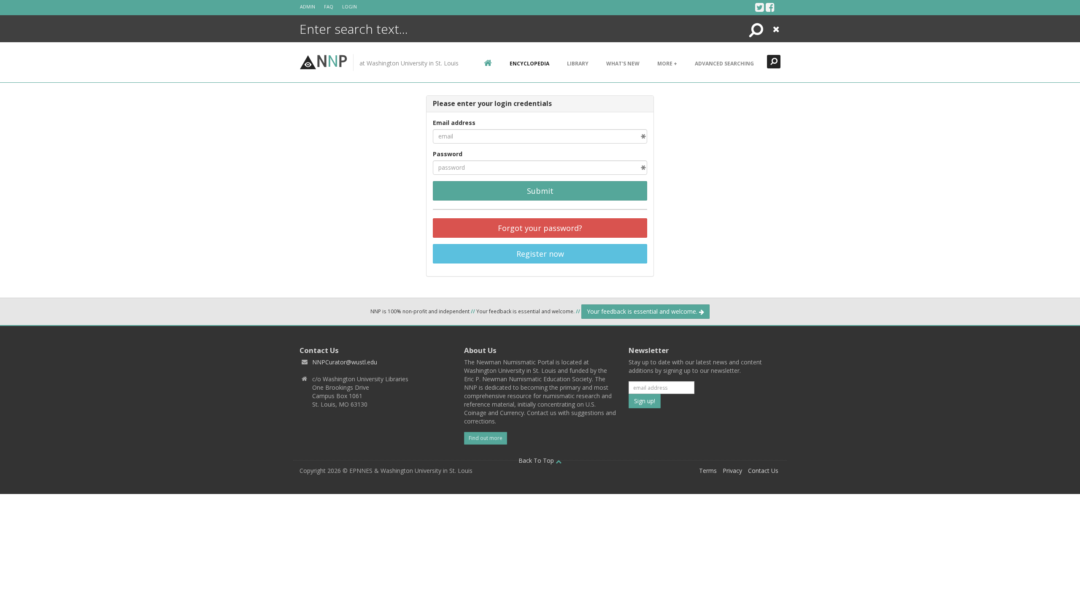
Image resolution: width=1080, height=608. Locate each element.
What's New (623, 63)
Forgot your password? (540, 228)
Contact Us (763, 471)
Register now (540, 254)
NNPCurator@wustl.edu (344, 362)
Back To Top (537, 460)
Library (578, 63)
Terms (708, 471)
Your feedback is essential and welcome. (643, 311)
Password (447, 154)
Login (349, 6)
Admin (307, 6)
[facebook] (770, 7)
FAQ (328, 6)
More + (667, 63)
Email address (454, 123)
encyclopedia (529, 63)
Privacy (732, 471)
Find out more (485, 438)
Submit (540, 191)
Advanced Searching (724, 63)
